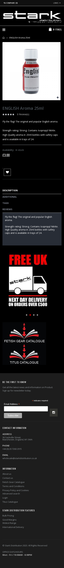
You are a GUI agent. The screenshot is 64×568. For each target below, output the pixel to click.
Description (10, 190)
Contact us (7, 477)
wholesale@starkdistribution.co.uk (19, 458)
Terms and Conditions (13, 486)
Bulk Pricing (8, 515)
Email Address (12, 404)
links (55, 3)
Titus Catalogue (10, 501)
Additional (9, 196)
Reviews (7, 209)
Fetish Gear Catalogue (13, 482)
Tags (5, 203)
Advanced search (11, 493)
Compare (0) (12, 3)
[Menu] (3, 29)
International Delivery (13, 527)
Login (5, 497)
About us (6, 473)
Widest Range (9, 523)
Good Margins (9, 519)
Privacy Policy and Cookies (15, 490)
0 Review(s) (23, 114)
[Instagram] (54, 413)
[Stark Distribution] (32, 16)
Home (3, 38)
